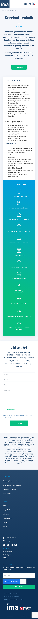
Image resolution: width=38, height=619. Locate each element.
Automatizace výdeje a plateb (12, 485)
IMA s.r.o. (4, 10)
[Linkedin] (12, 545)
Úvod (4, 505)
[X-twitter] (8, 545)
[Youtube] (15, 545)
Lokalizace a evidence (9, 489)
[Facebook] (4, 545)
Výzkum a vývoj (7, 518)
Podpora (5, 526)
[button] (25, 4)
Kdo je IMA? (6, 510)
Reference (6, 514)
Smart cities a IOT (8, 493)
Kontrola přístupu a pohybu (11, 481)
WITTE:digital (7, 555)
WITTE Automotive (8, 551)
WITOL (5, 558)
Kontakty (5, 522)
